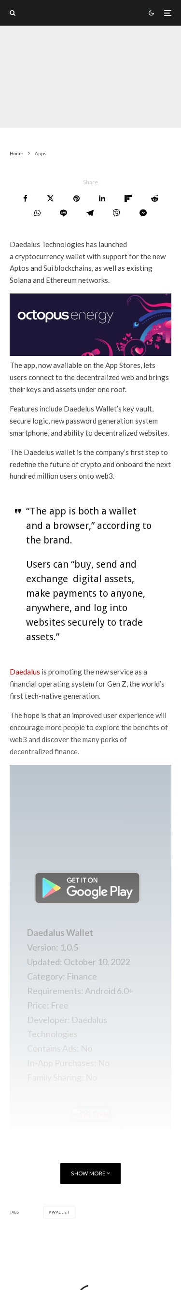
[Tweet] (50, 198)
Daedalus (25, 671)
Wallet (61, 1212)
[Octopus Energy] (90, 353)
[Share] (25, 198)
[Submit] (154, 198)
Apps (62, 108)
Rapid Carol (27, 108)
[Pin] (76, 198)
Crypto (115, 108)
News (86, 108)
